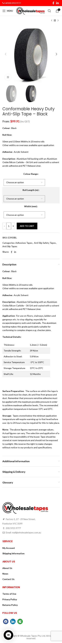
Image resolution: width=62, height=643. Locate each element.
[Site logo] (30, 10)
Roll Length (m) (30, 190)
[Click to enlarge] (8, 77)
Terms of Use (9, 593)
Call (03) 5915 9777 (12, 3)
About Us (7, 568)
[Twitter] (13, 621)
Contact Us (8, 579)
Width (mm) (30, 206)
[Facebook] (5, 621)
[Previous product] (51, 20)
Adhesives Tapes (23, 242)
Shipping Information (13, 553)
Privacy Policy (9, 599)
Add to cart (27, 226)
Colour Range (30, 174)
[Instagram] (20, 621)
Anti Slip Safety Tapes (45, 242)
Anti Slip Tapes (9, 246)
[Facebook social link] (53, 3)
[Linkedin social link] (57, 3)
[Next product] (58, 20)
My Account (8, 548)
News (5, 573)
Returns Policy (10, 605)
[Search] (49, 11)
